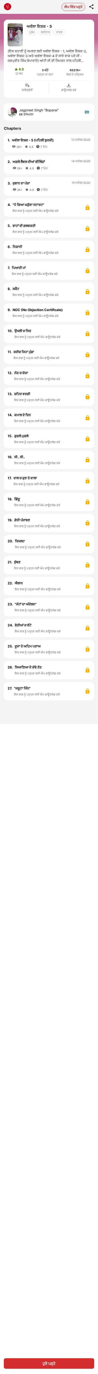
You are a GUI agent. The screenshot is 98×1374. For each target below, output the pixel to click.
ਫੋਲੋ (87, 112)
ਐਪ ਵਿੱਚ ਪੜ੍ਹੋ (73, 7)
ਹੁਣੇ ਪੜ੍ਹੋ (49, 1363)
